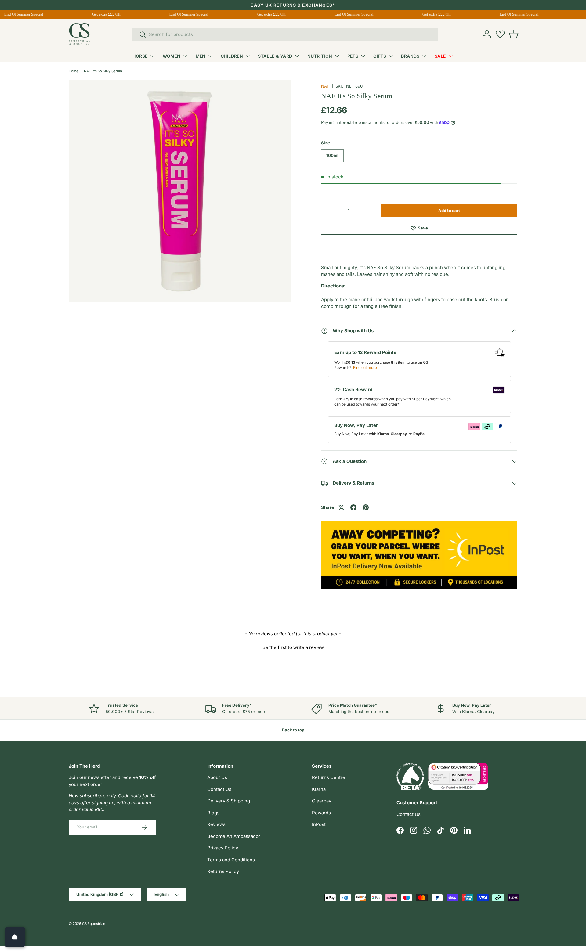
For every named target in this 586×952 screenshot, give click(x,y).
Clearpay (321, 801)
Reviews (216, 824)
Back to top (293, 729)
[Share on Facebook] (353, 507)
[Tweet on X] (341, 507)
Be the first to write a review (293, 647)
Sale (440, 56)
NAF (325, 86)
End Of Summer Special (19, 14)
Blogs (213, 813)
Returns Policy (223, 871)
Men (201, 56)
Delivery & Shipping (228, 801)
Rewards (321, 813)
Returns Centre (328, 777)
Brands (410, 56)
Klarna (319, 789)
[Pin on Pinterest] (366, 507)
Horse (139, 56)
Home (73, 71)
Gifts (379, 56)
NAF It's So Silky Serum (103, 71)
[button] (513, 34)
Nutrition (319, 56)
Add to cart (449, 210)
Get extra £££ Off (102, 14)
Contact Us (219, 789)
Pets (353, 56)
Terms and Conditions (231, 860)
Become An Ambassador (233, 836)
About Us (217, 777)
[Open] (15, 937)
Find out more (365, 367)
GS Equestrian (93, 923)
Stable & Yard (275, 56)
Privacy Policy (222, 848)
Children (232, 56)
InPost (319, 824)
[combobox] (285, 34)
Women (172, 56)
